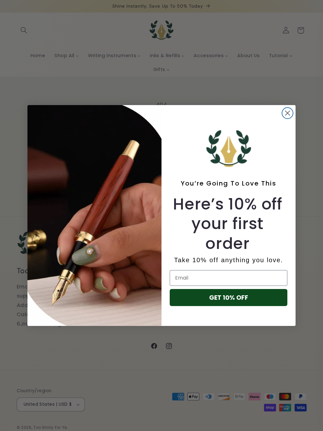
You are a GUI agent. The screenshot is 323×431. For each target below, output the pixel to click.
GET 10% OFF (228, 297)
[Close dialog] (287, 113)
